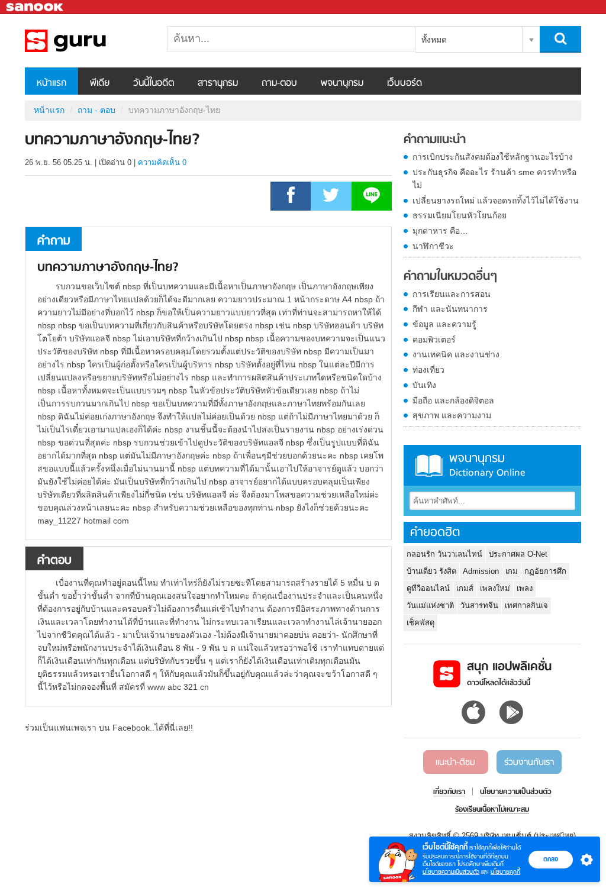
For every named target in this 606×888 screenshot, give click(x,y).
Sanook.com (35, 7)
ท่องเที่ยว (428, 369)
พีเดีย (99, 83)
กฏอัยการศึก (545, 571)
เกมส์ (464, 588)
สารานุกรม (218, 83)
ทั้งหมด (434, 39)
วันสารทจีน (479, 605)
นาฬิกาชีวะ (433, 246)
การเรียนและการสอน (451, 294)
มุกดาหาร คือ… (440, 230)
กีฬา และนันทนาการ (450, 309)
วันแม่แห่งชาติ (430, 605)
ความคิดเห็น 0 (162, 162)
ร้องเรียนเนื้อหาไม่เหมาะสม (492, 810)
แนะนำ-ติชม (455, 762)
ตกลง (550, 859)
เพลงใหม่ (495, 588)
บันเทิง (424, 385)
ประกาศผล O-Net (518, 554)
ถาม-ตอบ (279, 83)
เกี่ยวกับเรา (449, 792)
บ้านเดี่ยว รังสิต (431, 571)
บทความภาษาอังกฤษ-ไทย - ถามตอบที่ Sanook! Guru (87, 41)
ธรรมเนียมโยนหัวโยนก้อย (459, 215)
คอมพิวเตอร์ (434, 339)
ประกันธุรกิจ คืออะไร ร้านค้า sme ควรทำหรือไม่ (494, 178)
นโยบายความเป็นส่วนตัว (451, 871)
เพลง (525, 588)
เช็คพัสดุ (420, 622)
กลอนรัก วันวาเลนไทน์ (444, 554)
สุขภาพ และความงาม (451, 415)
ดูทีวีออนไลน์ (428, 588)
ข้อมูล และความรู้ (444, 324)
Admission (481, 571)
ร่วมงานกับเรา (529, 762)
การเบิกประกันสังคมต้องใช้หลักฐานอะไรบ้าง (492, 157)
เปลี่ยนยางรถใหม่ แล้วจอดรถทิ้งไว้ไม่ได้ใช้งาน (495, 200)
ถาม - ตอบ (96, 110)
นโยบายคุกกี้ (505, 871)
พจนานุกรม (342, 83)
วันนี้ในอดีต (153, 83)
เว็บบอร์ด (404, 83)
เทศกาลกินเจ (526, 605)
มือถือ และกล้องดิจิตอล (453, 400)
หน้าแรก (51, 83)
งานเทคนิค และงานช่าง (455, 354)
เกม (511, 571)
